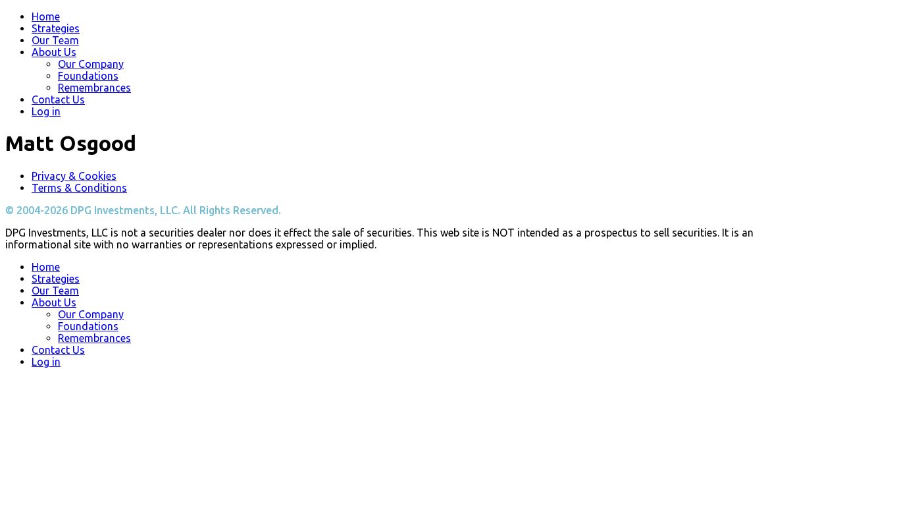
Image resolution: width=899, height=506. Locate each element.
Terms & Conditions (79, 188)
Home (46, 16)
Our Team (55, 40)
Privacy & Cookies (74, 176)
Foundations (88, 76)
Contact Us (58, 99)
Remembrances (94, 88)
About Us (54, 52)
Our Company (91, 64)
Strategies (56, 28)
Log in (46, 111)
